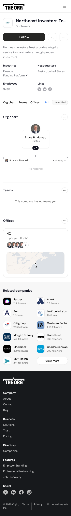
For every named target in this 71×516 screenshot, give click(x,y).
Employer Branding (15, 465)
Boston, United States (51, 71)
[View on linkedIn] (45, 89)
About (7, 398)
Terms (25, 504)
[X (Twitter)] (5, 492)
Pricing (7, 436)
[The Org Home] (13, 6)
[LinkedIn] (13, 492)
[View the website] (50, 89)
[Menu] (65, 6)
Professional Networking (18, 471)
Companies (10, 451)
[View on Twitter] (39, 89)
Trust (6, 430)
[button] (35, 139)
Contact (8, 404)
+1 (27, 75)
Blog (5, 410)
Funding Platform (14, 75)
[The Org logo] (13, 381)
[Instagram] (29, 492)
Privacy (38, 504)
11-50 (6, 89)
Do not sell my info (57, 504)
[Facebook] (21, 492)
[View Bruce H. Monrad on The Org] (35, 129)
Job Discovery (12, 477)
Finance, (8, 71)
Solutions (9, 425)
